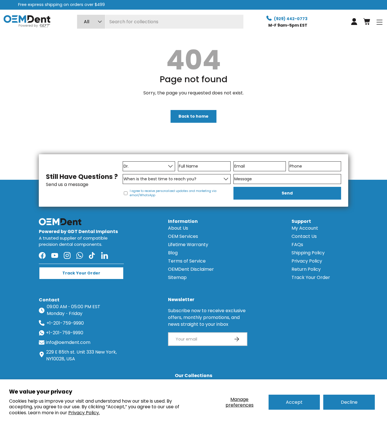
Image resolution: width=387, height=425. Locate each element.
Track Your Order (311, 277)
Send (287, 193)
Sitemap (177, 277)
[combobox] (160, 22)
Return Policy (306, 269)
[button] (366, 21)
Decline (349, 402)
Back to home (193, 116)
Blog (173, 252)
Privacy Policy (307, 261)
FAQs (297, 244)
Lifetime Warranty (188, 244)
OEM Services (183, 236)
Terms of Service (187, 261)
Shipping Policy (308, 252)
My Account (305, 228)
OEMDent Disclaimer (191, 269)
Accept (294, 402)
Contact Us (304, 236)
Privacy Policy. (84, 412)
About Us (178, 228)
